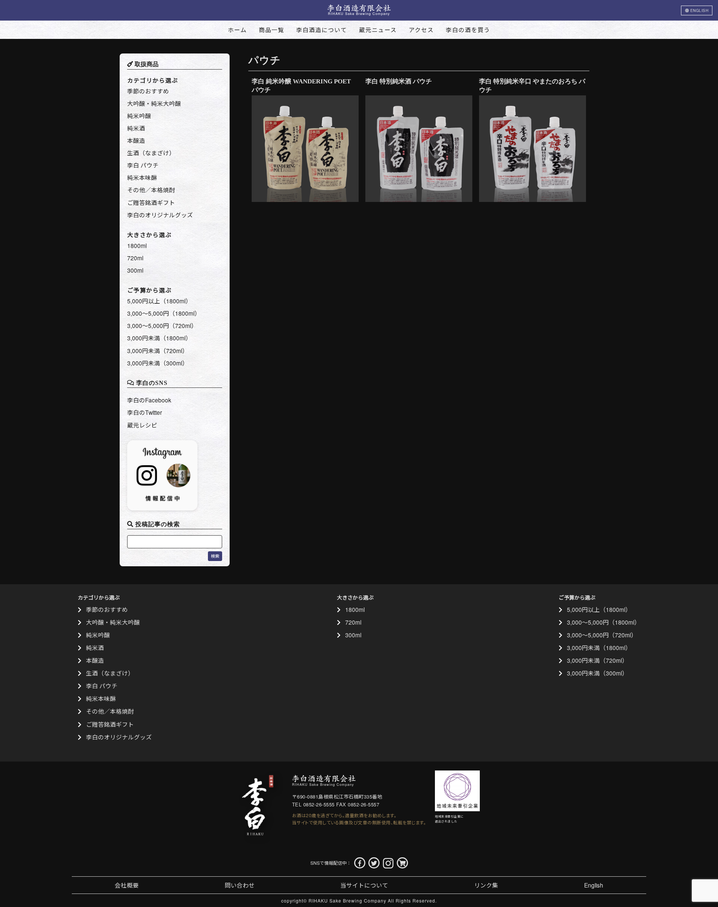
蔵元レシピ (142, 425)
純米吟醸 (139, 115)
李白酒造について (321, 29)
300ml (135, 270)
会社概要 (127, 885)
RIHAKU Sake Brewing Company (347, 900)
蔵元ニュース (378, 29)
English (593, 885)
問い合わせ (240, 885)
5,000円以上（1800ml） (159, 301)
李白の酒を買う (468, 29)
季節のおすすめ (148, 91)
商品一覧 (271, 29)
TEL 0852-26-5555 (313, 804)
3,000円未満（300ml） (157, 363)
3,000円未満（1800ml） (159, 338)
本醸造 (136, 140)
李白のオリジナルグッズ (160, 215)
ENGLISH (698, 10)
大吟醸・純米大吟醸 (154, 103)
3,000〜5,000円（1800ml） (163, 313)
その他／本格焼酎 (151, 190)
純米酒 (136, 128)
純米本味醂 (142, 177)
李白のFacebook (149, 400)
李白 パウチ (143, 165)
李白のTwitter (144, 412)
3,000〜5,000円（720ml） (162, 325)
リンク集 (486, 885)
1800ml (137, 245)
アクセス (421, 29)
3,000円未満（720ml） (157, 350)
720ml (135, 258)
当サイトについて (364, 885)
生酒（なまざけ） (151, 152)
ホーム (237, 29)
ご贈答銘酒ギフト (151, 202)
